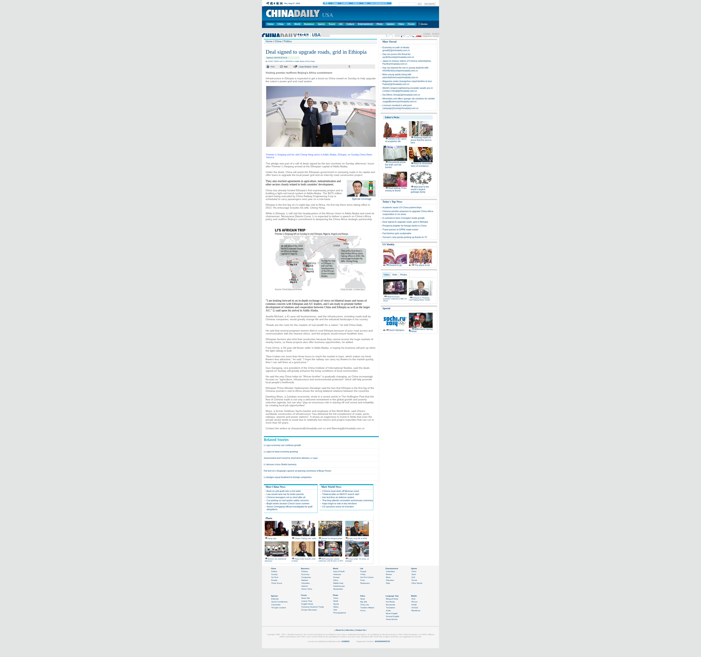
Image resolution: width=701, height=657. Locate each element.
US (288, 24)
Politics (288, 41)
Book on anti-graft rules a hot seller (284, 491)
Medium (307, 67)
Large (301, 67)
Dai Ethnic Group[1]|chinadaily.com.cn (401, 95)
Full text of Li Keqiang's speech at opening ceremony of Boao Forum (297, 471)
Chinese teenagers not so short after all (286, 497)
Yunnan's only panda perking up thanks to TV (404, 237)
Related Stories (276, 439)
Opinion (390, 24)
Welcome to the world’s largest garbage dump (420, 189)
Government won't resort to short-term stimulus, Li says (291, 458)
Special (386, 308)
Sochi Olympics (396, 330)
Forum (411, 24)
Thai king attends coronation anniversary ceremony (347, 500)
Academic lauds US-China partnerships (402, 207)
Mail (285, 67)
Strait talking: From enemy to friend (396, 189)
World (297, 24)
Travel (332, 24)
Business (309, 24)
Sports (321, 24)
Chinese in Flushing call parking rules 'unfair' (419, 299)
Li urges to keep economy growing (281, 451)
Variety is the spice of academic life (396, 140)
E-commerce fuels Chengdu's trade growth (403, 218)
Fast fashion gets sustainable (396, 233)
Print (273, 67)
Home (270, 24)
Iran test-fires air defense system (338, 497)
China (280, 24)
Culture (350, 24)
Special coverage (361, 198)
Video (401, 24)
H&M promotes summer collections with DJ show (395, 299)
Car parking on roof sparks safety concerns (288, 500)
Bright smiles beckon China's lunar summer (288, 503)
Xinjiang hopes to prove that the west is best (421, 140)
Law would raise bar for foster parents (285, 494)
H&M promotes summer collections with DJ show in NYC (330, 560)
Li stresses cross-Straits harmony (280, 464)
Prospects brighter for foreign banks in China (404, 225)
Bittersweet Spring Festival (421, 330)
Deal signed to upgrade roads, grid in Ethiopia (405, 222)
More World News (331, 486)
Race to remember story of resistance (421, 164)
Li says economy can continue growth (282, 445)
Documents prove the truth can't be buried (395, 165)
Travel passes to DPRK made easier (400, 229)
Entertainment (365, 24)
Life (341, 24)
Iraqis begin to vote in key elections (339, 503)
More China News (275, 486)
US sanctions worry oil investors (338, 506)
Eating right (272, 538)
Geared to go (395, 265)
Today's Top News (392, 201)
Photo (380, 24)
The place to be (422, 265)
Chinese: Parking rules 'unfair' (305, 538)
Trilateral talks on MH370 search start (340, 494)
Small (315, 67)
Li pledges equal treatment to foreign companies (288, 477)
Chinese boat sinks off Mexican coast (340, 491)
